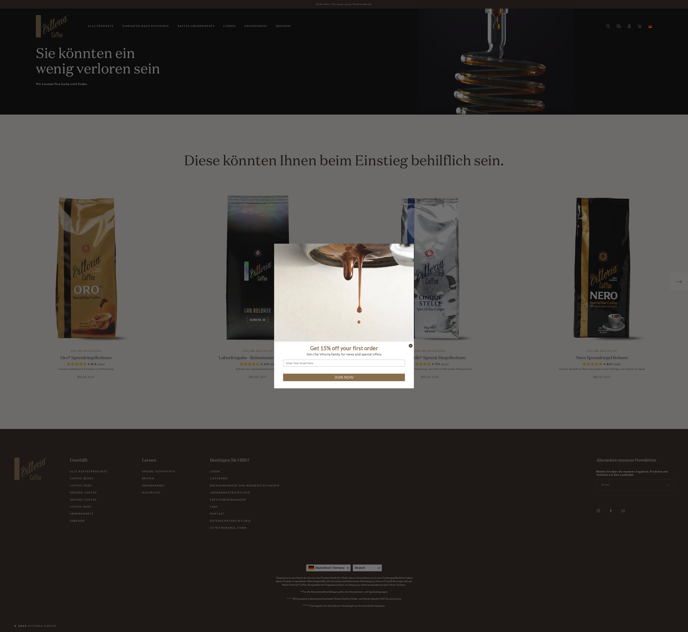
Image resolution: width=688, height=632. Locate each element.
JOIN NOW (344, 377)
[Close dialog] (410, 346)
